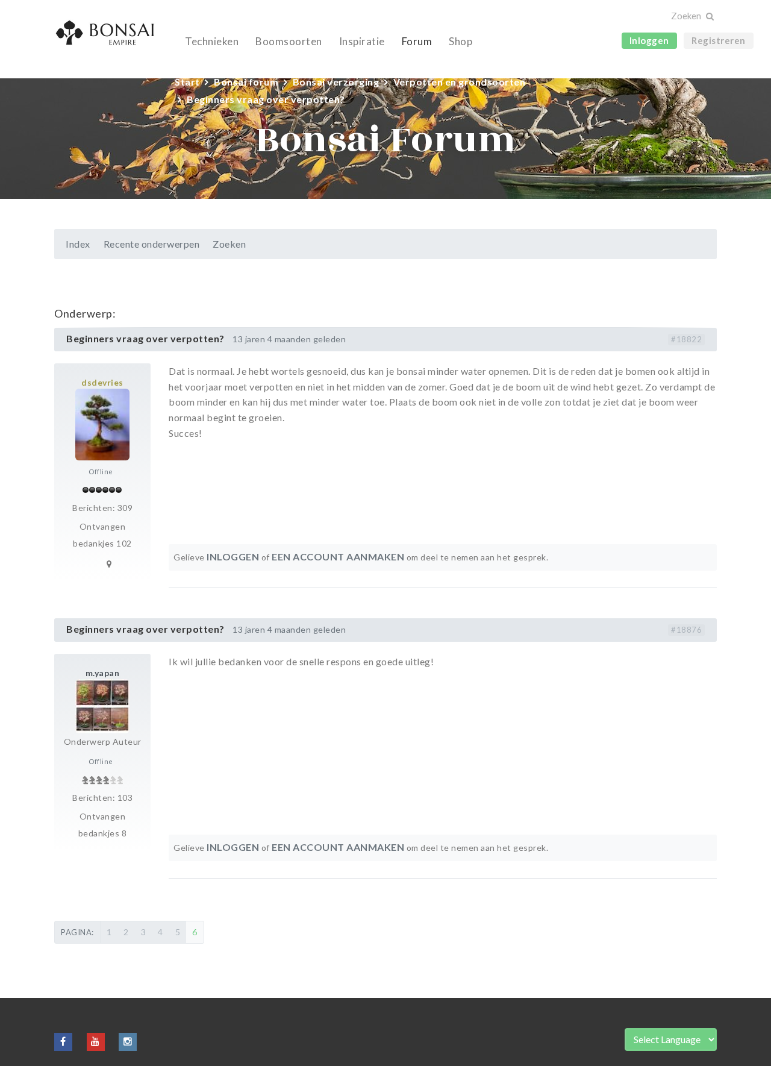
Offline (101, 471)
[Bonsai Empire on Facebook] (63, 1041)
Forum (417, 41)
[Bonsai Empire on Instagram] (128, 1041)
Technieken (212, 41)
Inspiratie (362, 41)
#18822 (686, 339)
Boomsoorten (288, 41)
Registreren (718, 40)
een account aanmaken (338, 556)
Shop (460, 41)
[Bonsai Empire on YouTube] (96, 1041)
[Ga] (709, 16)
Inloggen (649, 40)
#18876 (686, 630)
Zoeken (229, 243)
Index (78, 243)
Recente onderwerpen (152, 243)
